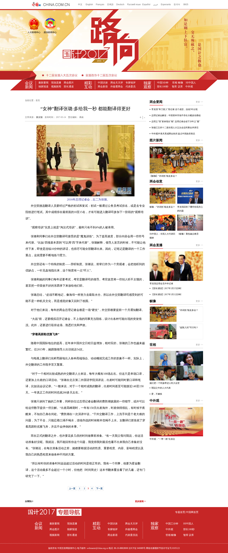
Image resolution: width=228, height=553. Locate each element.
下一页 (99, 488)
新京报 (39, 117)
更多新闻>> (140, 501)
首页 (38, 100)
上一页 (72, 488)
